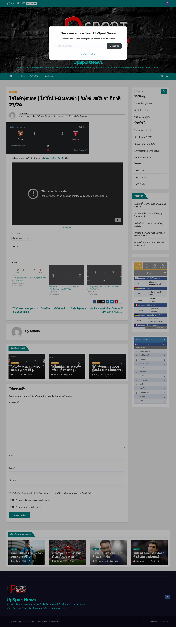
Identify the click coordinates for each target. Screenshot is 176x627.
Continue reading (88, 54)
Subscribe (114, 46)
